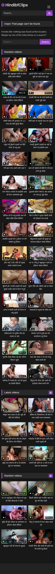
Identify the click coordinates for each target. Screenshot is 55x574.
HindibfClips (16, 5)
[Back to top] (46, 565)
